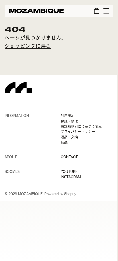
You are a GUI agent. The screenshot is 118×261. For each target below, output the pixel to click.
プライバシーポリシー (78, 132)
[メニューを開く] (104, 10)
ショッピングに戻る (28, 46)
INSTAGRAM (71, 177)
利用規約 (67, 116)
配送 (64, 143)
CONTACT (69, 157)
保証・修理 (69, 121)
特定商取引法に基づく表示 (81, 126)
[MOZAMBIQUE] (36, 11)
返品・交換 (69, 137)
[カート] (96, 10)
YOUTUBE (69, 172)
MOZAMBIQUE (30, 194)
